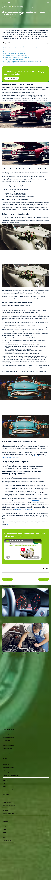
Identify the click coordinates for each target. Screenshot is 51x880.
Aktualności (5, 791)
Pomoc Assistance (7, 824)
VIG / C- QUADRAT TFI (8, 840)
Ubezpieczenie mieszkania (8, 737)
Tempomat (5, 619)
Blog (10, 6)
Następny (43, 579)
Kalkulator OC (6, 734)
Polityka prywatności (7, 802)
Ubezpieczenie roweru (7, 748)
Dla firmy (5, 758)
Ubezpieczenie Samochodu (18, 6)
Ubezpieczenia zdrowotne (8, 729)
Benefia (4, 837)
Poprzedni (7, 579)
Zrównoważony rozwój (8, 789)
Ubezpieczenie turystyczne (8, 745)
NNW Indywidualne (7, 740)
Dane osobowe (6, 799)
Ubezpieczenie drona (7, 753)
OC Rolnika (5, 751)
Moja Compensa (6, 826)
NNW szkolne (6, 743)
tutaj (8, 524)
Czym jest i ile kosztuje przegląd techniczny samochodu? (20, 654)
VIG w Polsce (5, 843)
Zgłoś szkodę (5, 821)
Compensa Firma (6, 764)
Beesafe (4, 835)
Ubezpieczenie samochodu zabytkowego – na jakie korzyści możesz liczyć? (18, 7)
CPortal (4, 829)
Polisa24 (4, 832)
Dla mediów (5, 797)
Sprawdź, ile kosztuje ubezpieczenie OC (23, 509)
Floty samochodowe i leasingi (9, 770)
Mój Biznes (5, 761)
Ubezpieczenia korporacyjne (9, 767)
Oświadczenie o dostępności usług (10, 813)
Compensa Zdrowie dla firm (9, 772)
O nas (4, 783)
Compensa (4, 6)
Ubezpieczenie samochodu (8, 732)
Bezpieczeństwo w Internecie (9, 805)
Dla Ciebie (5, 726)
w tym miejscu (10, 373)
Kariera (4, 786)
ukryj (46, 43)
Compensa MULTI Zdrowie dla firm (10, 775)
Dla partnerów (6, 794)
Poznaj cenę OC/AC (12, 78)
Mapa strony (5, 810)
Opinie (4, 807)
